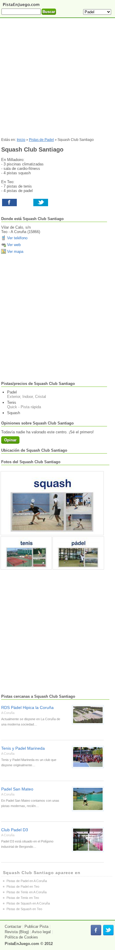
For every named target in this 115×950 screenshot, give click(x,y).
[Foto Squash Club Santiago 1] (26, 553)
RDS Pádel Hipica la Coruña (27, 707)
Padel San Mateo (17, 789)
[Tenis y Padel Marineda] (88, 757)
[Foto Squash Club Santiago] (52, 503)
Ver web (14, 245)
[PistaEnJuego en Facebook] (96, 930)
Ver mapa (15, 251)
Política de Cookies (21, 937)
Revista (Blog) (17, 932)
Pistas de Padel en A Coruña (26, 881)
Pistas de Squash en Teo (24, 909)
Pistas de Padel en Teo (22, 886)
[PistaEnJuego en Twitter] (108, 930)
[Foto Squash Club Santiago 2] (78, 553)
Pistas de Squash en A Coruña (28, 903)
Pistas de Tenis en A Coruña (26, 892)
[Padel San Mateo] (88, 799)
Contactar (13, 926)
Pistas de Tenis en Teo (22, 897)
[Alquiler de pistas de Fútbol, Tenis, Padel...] (21, 6)
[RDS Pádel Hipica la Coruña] (88, 714)
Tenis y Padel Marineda (23, 748)
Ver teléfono (17, 238)
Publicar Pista (36, 926)
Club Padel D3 (14, 829)
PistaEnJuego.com (22, 943)
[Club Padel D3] (88, 840)
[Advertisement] (57, 80)
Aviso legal (41, 932)
